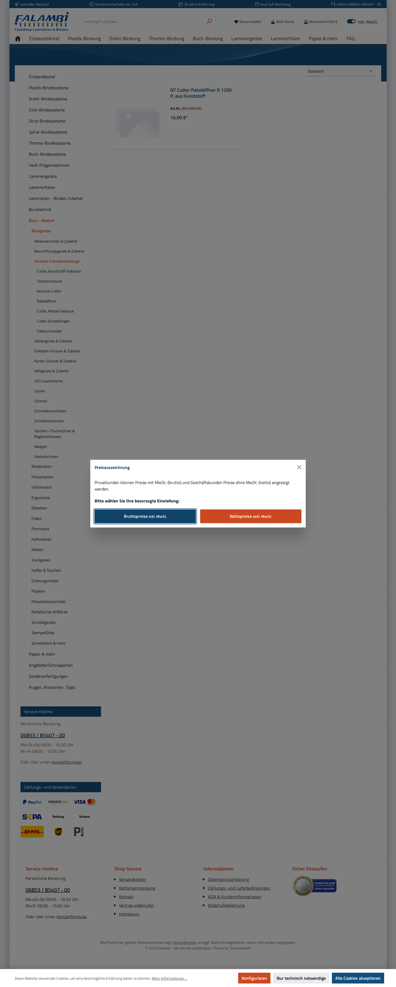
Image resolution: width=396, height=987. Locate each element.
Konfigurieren (254, 978)
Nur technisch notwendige (301, 978)
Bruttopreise (145, 516)
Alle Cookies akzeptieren (358, 978)
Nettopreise (251, 516)
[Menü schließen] (299, 467)
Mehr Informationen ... (169, 978)
